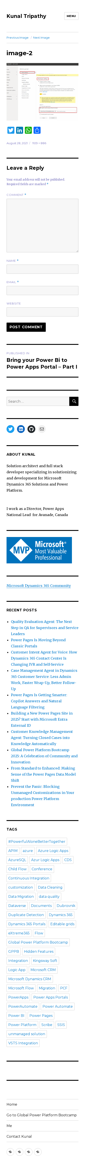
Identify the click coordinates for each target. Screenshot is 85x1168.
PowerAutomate (22, 1006)
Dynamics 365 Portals (26, 924)
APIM (13, 851)
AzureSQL (17, 860)
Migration (47, 988)
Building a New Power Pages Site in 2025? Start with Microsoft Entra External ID (42, 719)
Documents (41, 906)
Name (13, 261)
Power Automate (57, 1006)
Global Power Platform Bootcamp (38, 942)
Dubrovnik (66, 906)
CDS (68, 860)
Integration (18, 961)
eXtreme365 (19, 933)
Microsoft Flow (21, 988)
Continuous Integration (28, 878)
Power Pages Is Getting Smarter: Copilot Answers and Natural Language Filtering (39, 701)
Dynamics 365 (61, 915)
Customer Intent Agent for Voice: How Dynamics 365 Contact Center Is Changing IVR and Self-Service (44, 658)
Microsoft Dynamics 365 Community (39, 585)
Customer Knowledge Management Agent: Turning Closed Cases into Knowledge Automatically (42, 737)
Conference (42, 869)
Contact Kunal (19, 1136)
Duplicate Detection (26, 915)
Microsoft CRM (43, 970)
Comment (16, 195)
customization (20, 887)
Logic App (17, 970)
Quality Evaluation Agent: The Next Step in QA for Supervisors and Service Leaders (44, 627)
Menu (71, 16)
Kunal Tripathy (26, 16)
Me (9, 1126)
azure (28, 851)
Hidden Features (38, 951)
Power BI (16, 1016)
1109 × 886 (39, 143)
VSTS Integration (23, 1043)
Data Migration (21, 896)
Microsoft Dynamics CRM (29, 979)
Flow (39, 933)
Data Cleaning (50, 887)
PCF (63, 988)
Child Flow (17, 869)
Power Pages (41, 1016)
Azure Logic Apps (53, 851)
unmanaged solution (26, 1034)
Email (13, 282)
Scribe (46, 1025)
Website (14, 303)
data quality (49, 896)
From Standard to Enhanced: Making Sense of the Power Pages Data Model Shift (43, 774)
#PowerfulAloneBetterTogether (36, 842)
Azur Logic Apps (45, 860)
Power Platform (22, 1025)
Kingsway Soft (45, 961)
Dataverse (17, 906)
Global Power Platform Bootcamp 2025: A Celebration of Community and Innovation (44, 756)
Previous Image (18, 37)
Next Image (41, 37)
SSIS (61, 1025)
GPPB (13, 951)
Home (12, 1104)
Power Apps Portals (50, 997)
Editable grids (62, 924)
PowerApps (18, 997)
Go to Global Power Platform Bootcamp (42, 1115)
